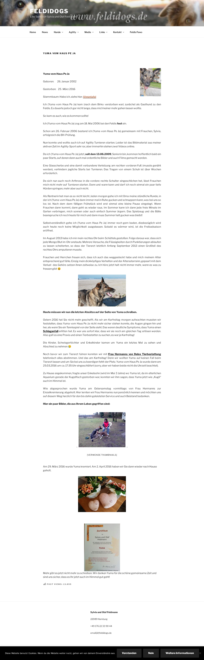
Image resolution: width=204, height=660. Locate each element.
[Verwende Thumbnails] (102, 455)
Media (87, 32)
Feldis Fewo (136, 32)
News (45, 32)
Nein (151, 653)
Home (33, 32)
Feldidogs (49, 11)
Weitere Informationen (180, 653)
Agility (72, 32)
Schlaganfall (50, 331)
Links (102, 32)
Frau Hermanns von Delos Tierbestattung (134, 354)
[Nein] (200, 653)
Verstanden (129, 653)
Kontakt (117, 32)
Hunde (57, 32)
